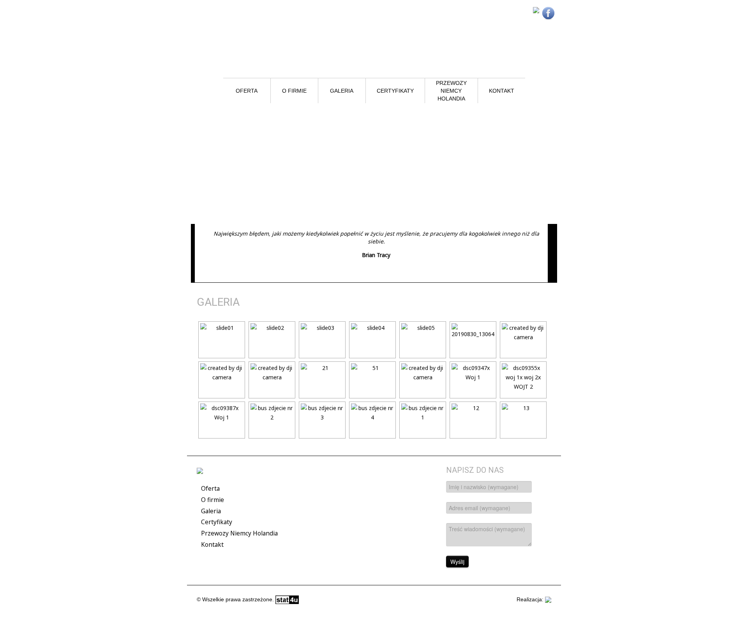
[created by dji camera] (522, 339)
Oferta (247, 91)
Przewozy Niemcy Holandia (452, 91)
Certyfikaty (395, 91)
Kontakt (501, 91)
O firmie (294, 91)
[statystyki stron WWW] (287, 599)
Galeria (341, 91)
